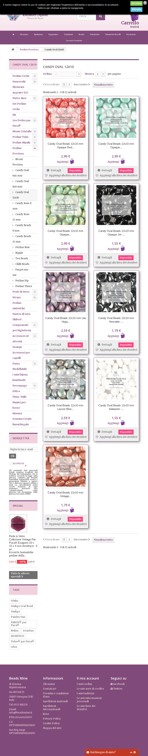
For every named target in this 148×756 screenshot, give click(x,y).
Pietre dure (19, 98)
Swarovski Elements (18, 84)
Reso (46, 714)
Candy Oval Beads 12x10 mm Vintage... (65, 494)
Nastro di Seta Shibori (21, 317)
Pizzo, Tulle (19, 396)
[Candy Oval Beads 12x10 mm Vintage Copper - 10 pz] (66, 466)
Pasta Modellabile (19, 366)
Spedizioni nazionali (55, 701)
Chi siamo (24, 34)
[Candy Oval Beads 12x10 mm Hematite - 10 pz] (116, 292)
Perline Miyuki (21, 142)
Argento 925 (20, 92)
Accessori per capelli (21, 355)
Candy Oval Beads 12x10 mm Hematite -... (116, 319)
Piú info (136, 9)
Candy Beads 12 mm (21, 239)
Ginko (14, 600)
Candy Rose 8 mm (21, 206)
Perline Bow (22, 247)
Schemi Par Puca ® (113, 34)
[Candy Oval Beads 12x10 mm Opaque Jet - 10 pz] (116, 205)
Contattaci (49, 688)
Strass (16, 297)
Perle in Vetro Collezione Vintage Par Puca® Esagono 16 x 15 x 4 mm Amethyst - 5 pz (23, 543)
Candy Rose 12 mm (20, 217)
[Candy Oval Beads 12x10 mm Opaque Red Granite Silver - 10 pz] (66, 118)
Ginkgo (15, 611)
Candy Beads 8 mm (21, 228)
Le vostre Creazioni (74, 40)
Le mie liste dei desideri (86, 708)
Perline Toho (20, 137)
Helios (15, 630)
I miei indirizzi (85, 693)
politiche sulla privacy (22, 465)
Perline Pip (22, 280)
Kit (14, 114)
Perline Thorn (23, 286)
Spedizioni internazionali (51, 708)
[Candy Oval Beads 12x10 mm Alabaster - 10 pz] (116, 379)
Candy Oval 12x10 (20, 195)
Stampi (17, 347)
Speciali (18, 505)
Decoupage (19, 385)
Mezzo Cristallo (22, 131)
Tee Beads (21, 258)
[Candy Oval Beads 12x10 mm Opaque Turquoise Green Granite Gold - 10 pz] (66, 205)
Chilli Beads (22, 264)
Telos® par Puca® (22, 641)
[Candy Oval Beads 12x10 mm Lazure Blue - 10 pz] (66, 379)
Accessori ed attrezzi (20, 339)
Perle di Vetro (20, 291)
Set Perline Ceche (19, 106)
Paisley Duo (18, 617)
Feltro (16, 391)
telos (14, 646)
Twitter (118, 688)
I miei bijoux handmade (20, 377)
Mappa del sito (52, 728)
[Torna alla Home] (12, 49)
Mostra (89, 73)
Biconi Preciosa (17, 162)
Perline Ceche (20, 76)
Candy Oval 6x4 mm (20, 173)
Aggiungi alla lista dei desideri (68, 175)
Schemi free (95, 34)
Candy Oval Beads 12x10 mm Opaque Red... (65, 145)
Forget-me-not (20, 272)
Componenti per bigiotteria (21, 328)
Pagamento (53, 34)
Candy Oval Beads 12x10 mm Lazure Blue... (65, 407)
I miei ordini (84, 684)
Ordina (47, 73)
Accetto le (22, 465)
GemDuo (28, 630)
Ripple (19, 252)
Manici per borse (19, 405)
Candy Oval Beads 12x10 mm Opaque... (116, 145)
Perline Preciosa (18, 151)
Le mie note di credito (90, 688)
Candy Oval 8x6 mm (20, 184)
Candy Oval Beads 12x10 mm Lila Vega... (65, 319)
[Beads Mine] (13, 34)
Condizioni (68, 34)
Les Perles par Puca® (21, 123)
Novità (82, 34)
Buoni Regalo (20, 424)
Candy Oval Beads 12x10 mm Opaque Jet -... (116, 232)
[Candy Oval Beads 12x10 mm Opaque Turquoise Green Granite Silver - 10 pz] (116, 118)
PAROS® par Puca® (19, 624)
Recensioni (131, 34)
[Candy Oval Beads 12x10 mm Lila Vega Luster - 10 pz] (66, 292)
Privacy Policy (52, 718)
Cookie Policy (51, 723)
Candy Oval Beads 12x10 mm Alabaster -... (116, 407)
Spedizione (38, 34)
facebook (119, 684)
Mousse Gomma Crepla (21, 416)
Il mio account (88, 678)
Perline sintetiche (18, 305)
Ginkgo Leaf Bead (22, 606)
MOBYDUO (17, 636)
